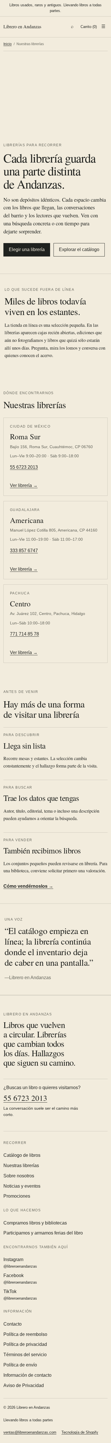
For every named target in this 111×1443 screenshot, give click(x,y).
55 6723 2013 (24, 467)
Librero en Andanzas (22, 26)
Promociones (16, 1196)
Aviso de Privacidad (23, 1385)
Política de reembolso (25, 1334)
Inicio (7, 44)
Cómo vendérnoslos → (28, 886)
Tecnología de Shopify (79, 1432)
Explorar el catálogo (79, 249)
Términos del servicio (25, 1354)
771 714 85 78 (24, 634)
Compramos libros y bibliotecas (35, 1222)
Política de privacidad (25, 1344)
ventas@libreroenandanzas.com (29, 1432)
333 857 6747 (24, 550)
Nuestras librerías (21, 1165)
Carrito (89, 27)
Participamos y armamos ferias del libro (43, 1232)
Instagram (20, 1262)
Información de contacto (27, 1375)
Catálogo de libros (21, 1155)
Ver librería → (24, 485)
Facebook (20, 1278)
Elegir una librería (27, 249)
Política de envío (20, 1364)
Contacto (12, 1324)
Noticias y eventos (21, 1186)
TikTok (20, 1294)
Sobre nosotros (18, 1175)
